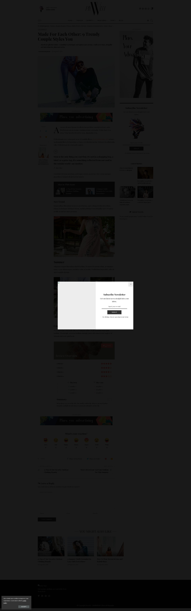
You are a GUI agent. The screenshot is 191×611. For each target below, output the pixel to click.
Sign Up (114, 312)
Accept (23, 607)
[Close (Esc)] (130, 284)
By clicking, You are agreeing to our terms (115, 317)
